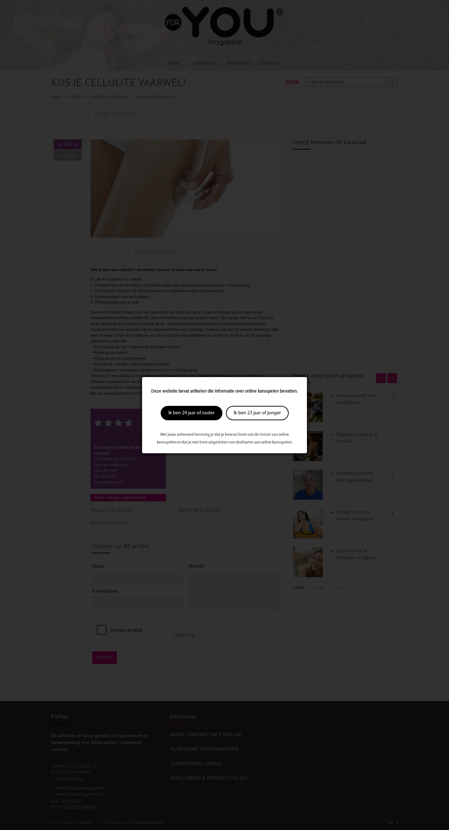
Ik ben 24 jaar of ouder (191, 413)
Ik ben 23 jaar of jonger (257, 413)
